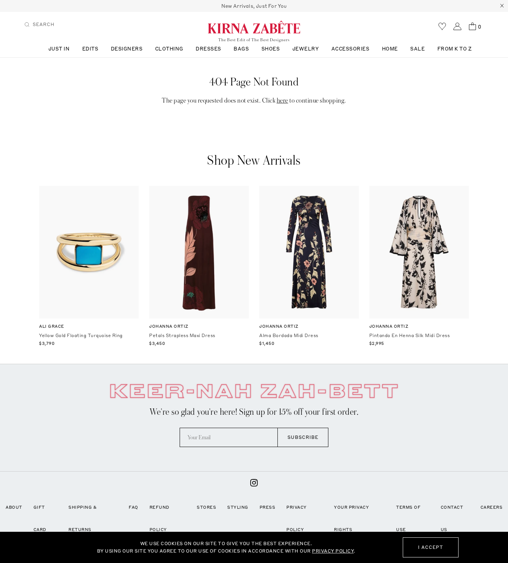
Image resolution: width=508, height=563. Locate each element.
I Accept (430, 547)
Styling (237, 507)
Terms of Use (408, 518)
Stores (206, 507)
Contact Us (452, 518)
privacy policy (333, 551)
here (282, 100)
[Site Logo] (254, 27)
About (14, 507)
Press (268, 507)
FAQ (133, 507)
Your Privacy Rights (351, 518)
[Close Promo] (502, 6)
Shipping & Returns (82, 518)
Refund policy (159, 518)
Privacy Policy (296, 518)
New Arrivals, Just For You (254, 6)
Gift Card (39, 518)
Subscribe (302, 437)
